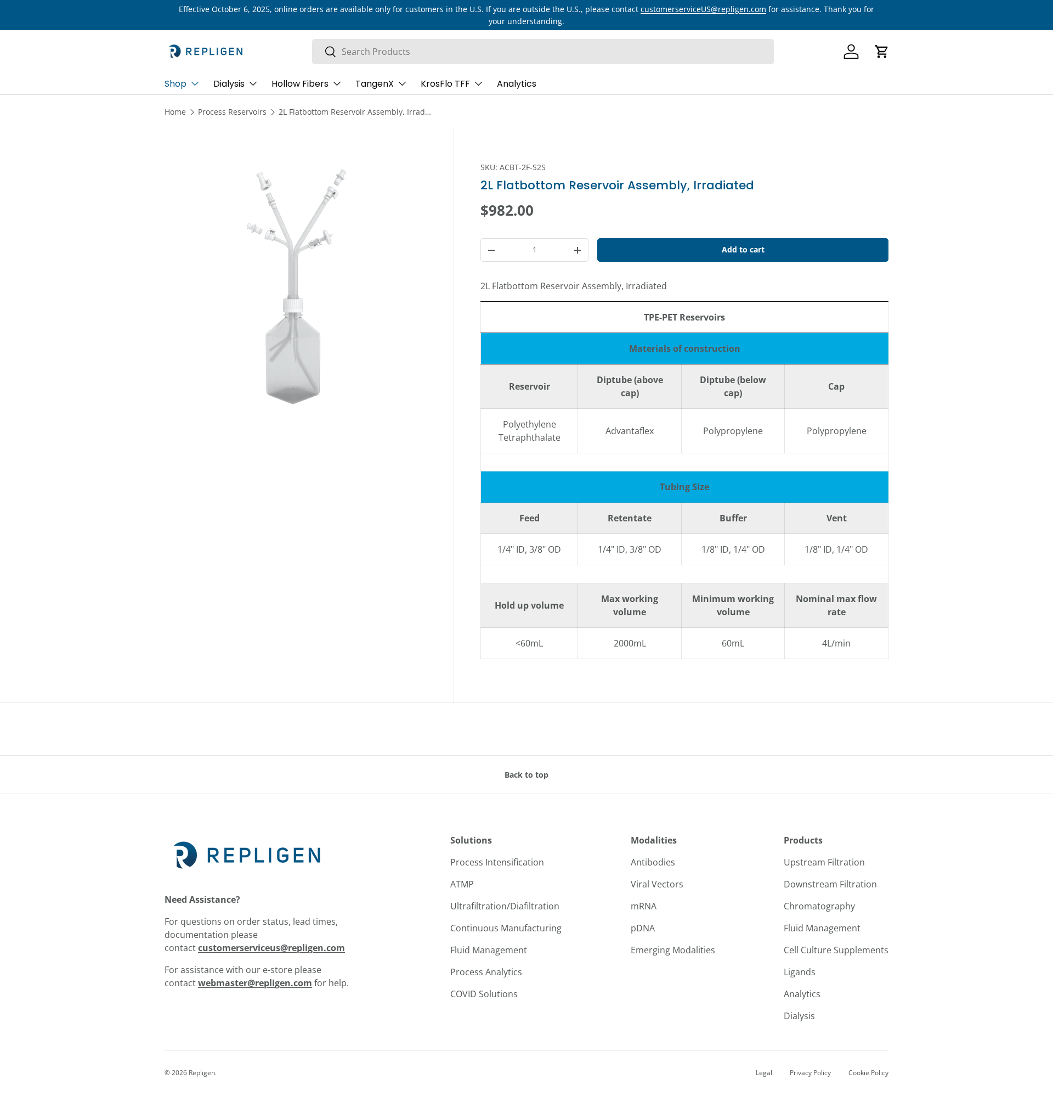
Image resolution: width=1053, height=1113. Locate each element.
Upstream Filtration (824, 862)
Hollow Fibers (300, 83)
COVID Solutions (484, 994)
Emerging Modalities (673, 950)
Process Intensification (497, 862)
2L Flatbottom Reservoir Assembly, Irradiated (355, 111)
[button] (882, 52)
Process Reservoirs (232, 111)
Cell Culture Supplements (836, 950)
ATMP (462, 884)
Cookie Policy (868, 1072)
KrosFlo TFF (445, 83)
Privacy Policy (810, 1072)
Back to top (526, 774)
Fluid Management (488, 950)
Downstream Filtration (830, 884)
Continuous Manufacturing (506, 928)
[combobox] (543, 51)
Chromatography (819, 906)
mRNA (643, 906)
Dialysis (229, 83)
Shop (175, 83)
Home (175, 111)
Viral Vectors (657, 884)
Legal (764, 1072)
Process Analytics (486, 972)
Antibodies (653, 862)
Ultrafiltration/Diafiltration (504, 906)
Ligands (800, 972)
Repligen (202, 1072)
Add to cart (743, 249)
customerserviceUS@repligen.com (703, 9)
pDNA (643, 928)
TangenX (374, 83)
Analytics (516, 83)
